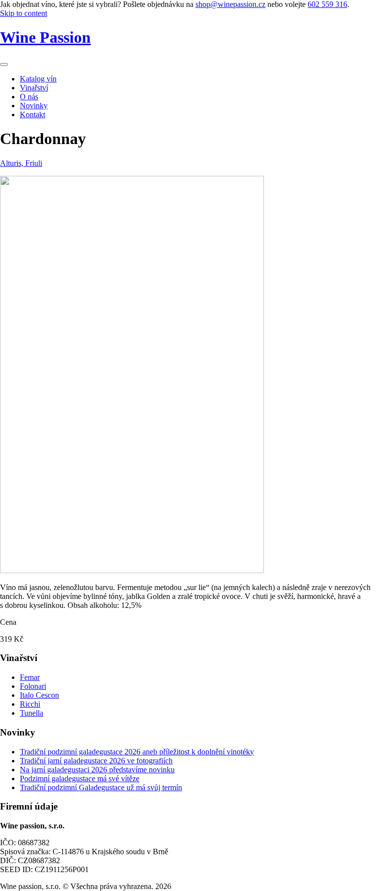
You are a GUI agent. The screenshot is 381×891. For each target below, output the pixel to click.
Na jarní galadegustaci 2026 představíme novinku (97, 769)
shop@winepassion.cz (230, 4)
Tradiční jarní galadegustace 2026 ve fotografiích (96, 760)
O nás (29, 96)
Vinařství (34, 87)
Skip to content (23, 13)
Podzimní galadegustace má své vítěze (79, 778)
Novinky (34, 105)
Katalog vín (38, 78)
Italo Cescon (39, 695)
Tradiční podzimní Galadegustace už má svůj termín (101, 787)
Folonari (33, 686)
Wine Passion (45, 37)
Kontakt (32, 114)
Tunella (31, 713)
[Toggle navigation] (4, 64)
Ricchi (30, 704)
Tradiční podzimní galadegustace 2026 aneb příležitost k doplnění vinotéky (137, 751)
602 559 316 (327, 4)
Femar (30, 677)
